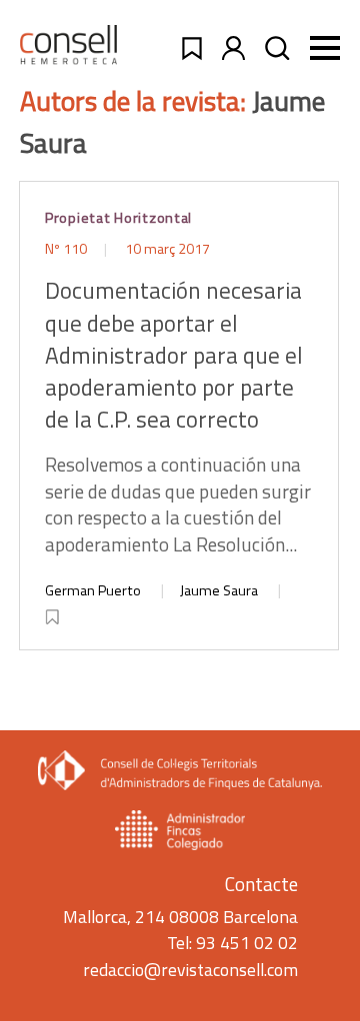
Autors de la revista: (136, 101)
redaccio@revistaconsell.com (190, 969)
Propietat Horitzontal (118, 218)
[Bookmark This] (54, 613)
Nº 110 (67, 249)
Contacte (261, 883)
